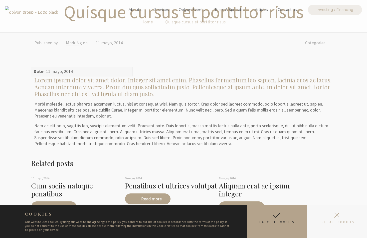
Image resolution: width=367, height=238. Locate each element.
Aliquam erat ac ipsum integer (254, 189)
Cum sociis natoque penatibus (62, 189)
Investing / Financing (335, 9)
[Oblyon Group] (31, 9)
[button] (277, 221)
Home (147, 22)
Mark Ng (74, 43)
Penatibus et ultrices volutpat (171, 185)
